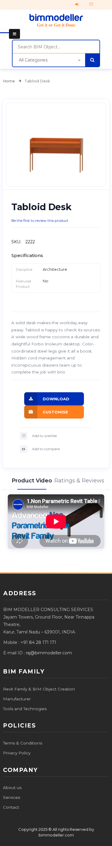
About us (12, 787)
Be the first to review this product (39, 220)
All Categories (33, 60)
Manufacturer (17, 698)
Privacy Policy (16, 752)
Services (11, 797)
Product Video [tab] (31, 480)
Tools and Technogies (25, 708)
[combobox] (56, 46)
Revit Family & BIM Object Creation (39, 689)
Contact (11, 807)
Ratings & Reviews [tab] (80, 480)
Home (9, 81)
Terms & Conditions (22, 743)
